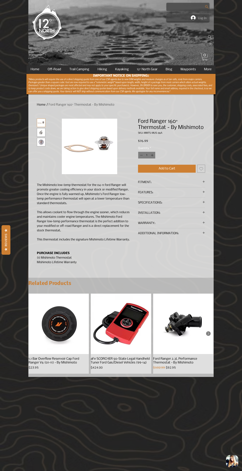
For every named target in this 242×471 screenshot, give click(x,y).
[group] (121, 403)
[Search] (210, 37)
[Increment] (152, 155)
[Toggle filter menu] (196, 322)
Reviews (6, 240)
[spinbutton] (146, 155)
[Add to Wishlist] (201, 169)
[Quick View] (59, 393)
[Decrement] (141, 155)
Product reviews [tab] (48, 311)
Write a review (164, 286)
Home (41, 105)
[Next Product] (208, 403)
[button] (204, 57)
